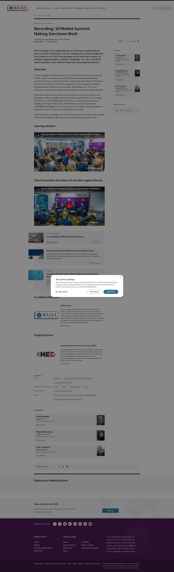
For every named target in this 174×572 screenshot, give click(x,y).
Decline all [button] (94, 292)
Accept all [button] (111, 292)
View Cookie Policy (89, 287)
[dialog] (87, 286)
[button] (62, 292)
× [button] (120, 277)
